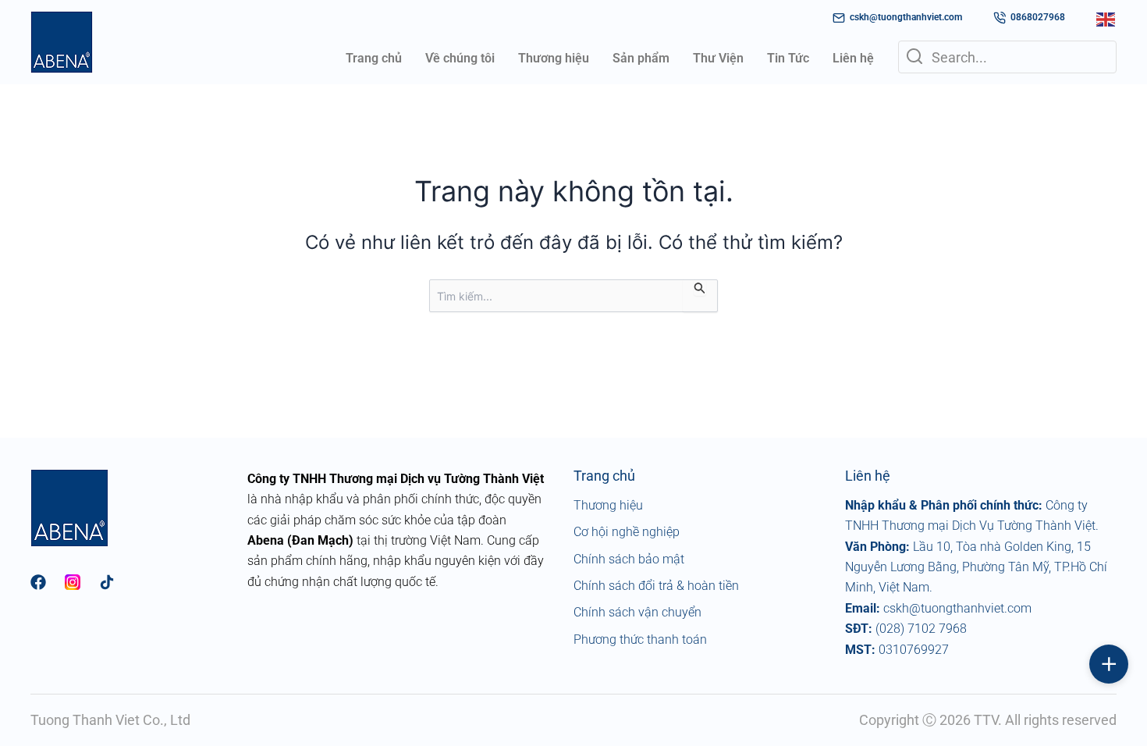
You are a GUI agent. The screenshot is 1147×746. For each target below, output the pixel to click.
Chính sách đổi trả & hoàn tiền (656, 585)
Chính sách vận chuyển (637, 612)
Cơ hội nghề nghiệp (627, 531)
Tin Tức (788, 58)
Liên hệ (853, 58)
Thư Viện (718, 58)
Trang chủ (374, 58)
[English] (1106, 18)
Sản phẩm (641, 58)
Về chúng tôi (460, 58)
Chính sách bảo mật (629, 559)
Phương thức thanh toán (640, 639)
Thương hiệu (553, 58)
